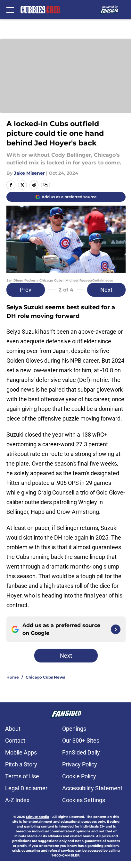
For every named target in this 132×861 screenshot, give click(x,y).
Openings (74, 728)
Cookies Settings (83, 800)
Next (106, 289)
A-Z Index (17, 800)
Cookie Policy (79, 776)
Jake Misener (29, 173)
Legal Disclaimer (26, 788)
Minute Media (37, 817)
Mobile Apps (21, 752)
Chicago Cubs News (45, 677)
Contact (15, 740)
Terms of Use (22, 776)
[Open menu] (10, 10)
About (13, 728)
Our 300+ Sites (80, 740)
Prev (25, 289)
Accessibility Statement (92, 788)
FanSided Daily (81, 752)
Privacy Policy (79, 764)
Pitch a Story (21, 764)
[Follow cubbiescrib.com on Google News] (115, 629)
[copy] (45, 185)
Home (12, 677)
